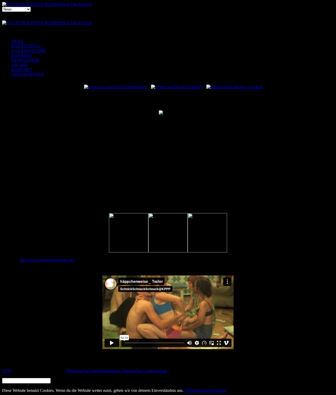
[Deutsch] (167, 19)
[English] (178, 19)
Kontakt (21, 69)
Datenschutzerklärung (208, 390)
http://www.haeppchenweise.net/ (47, 260)
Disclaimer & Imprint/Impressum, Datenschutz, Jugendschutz (116, 371)
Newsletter (25, 60)
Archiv (19, 65)
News (17, 41)
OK (186, 390)
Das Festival (26, 46)
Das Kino (21, 55)
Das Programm (28, 50)
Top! (7, 371)
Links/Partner (27, 74)
